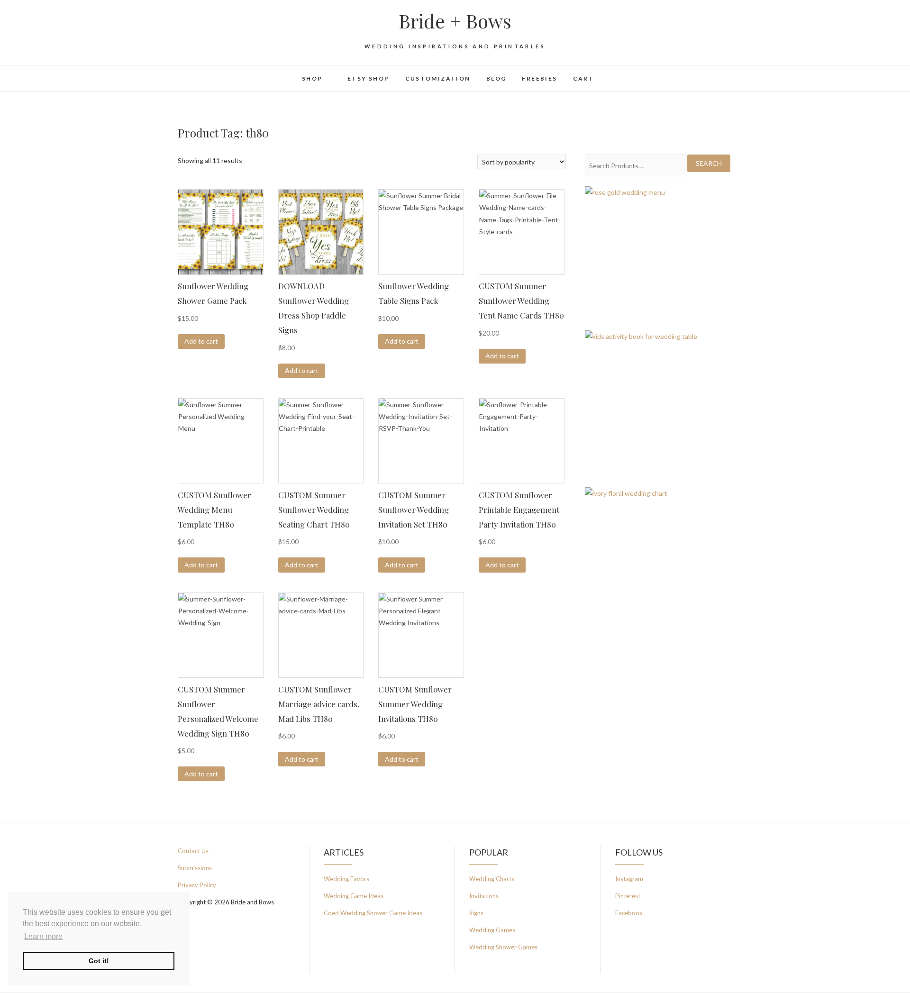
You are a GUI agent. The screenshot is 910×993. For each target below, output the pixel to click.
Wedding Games (492, 930)
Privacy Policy (197, 885)
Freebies (539, 78)
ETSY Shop (368, 78)
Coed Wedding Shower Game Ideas (373, 913)
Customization (438, 78)
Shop (312, 78)
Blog (496, 78)
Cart (583, 78)
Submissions (195, 868)
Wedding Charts (491, 879)
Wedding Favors (346, 879)
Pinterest (627, 896)
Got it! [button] (99, 961)
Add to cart (201, 341)
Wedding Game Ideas (353, 896)
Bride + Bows (455, 20)
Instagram (629, 879)
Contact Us (193, 851)
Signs (476, 913)
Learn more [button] (43, 936)
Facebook (629, 913)
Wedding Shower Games (503, 947)
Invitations (484, 896)
